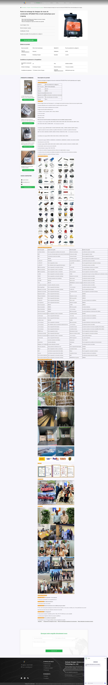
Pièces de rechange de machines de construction (67, 621)
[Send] (105, 683)
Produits (38, 2)
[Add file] (86, 683)
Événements (61, 2)
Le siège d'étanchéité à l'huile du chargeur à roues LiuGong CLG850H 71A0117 (27, 97)
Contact (54, 2)
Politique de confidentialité (30, 683)
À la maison (24, 7)
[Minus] (105, 658)
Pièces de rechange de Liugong (37, 7)
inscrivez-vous (84, 675)
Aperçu (32, 2)
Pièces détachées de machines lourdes (85, 621)
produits (28, 7)
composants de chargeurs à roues (50, 621)
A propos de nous (46, 2)
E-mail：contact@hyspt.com (27, 667)
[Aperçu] (25, 2)
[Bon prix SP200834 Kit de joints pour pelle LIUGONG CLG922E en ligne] (28, 158)
